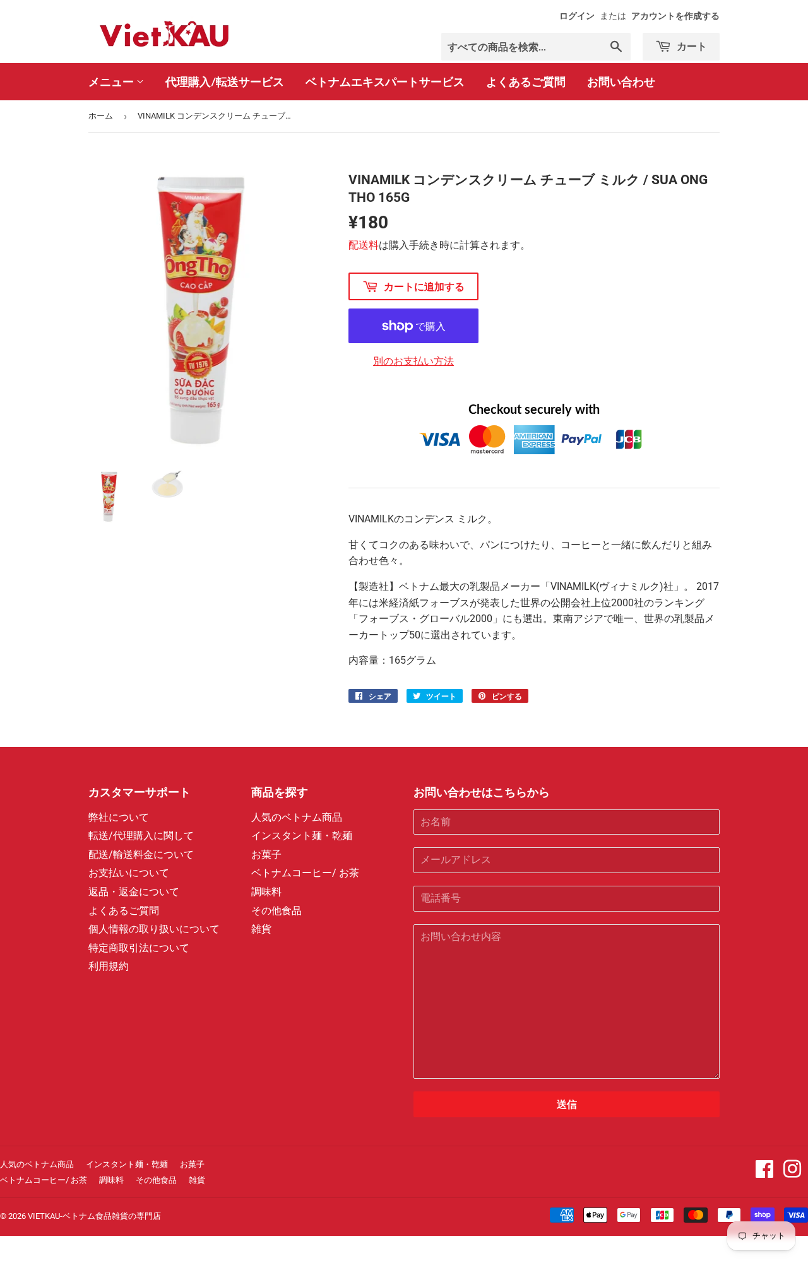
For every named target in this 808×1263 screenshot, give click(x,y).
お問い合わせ (621, 81)
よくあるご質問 (526, 81)
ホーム (100, 115)
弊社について (118, 817)
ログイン (577, 16)
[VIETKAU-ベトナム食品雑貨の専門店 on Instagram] (792, 1173)
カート (690, 46)
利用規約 (108, 966)
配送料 (363, 245)
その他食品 (276, 911)
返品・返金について (133, 892)
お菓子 (266, 855)
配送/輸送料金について (141, 855)
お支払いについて (128, 873)
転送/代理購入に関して (141, 836)
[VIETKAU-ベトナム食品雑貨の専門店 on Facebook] (764, 1173)
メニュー (112, 81)
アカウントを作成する (675, 16)
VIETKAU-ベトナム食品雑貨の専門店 (94, 1216)
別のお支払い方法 (413, 361)
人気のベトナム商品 (296, 817)
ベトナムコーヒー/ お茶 (305, 873)
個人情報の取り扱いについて (154, 929)
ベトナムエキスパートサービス (385, 81)
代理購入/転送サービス (224, 81)
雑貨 (261, 929)
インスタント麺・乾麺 (301, 836)
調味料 (266, 892)
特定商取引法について (138, 948)
